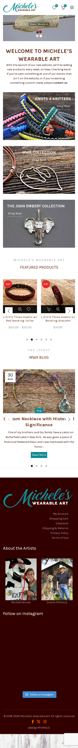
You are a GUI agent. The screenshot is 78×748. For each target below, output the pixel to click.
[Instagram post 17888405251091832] (57, 656)
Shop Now (63, 106)
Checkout (62, 523)
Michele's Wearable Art (35, 716)
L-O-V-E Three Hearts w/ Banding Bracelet (58, 318)
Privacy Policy (59, 533)
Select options (49, 309)
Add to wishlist (29, 309)
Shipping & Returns (55, 528)
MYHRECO (43, 727)
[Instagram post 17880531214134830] (57, 678)
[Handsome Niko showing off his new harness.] (57, 635)
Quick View (20, 309)
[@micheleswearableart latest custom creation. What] (20, 656)
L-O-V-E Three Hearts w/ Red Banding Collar (20, 318)
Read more (39, 455)
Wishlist (56, 6)
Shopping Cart (58, 518)
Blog (39, 410)
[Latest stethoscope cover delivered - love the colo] (20, 635)
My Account (60, 514)
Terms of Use (60, 537)
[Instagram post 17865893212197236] (20, 678)
